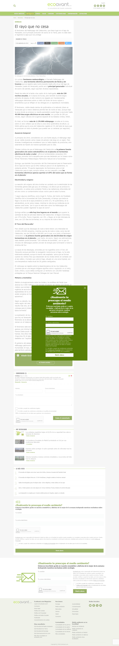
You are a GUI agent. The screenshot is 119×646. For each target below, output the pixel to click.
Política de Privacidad (51, 346)
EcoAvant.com (49, 336)
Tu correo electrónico (52, 322)
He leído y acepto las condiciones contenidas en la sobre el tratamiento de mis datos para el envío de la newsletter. (59, 350)
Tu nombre (49, 316)
